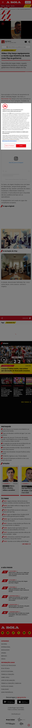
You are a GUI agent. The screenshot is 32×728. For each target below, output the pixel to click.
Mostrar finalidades (10, 145)
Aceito (21, 145)
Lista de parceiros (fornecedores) (9, 140)
